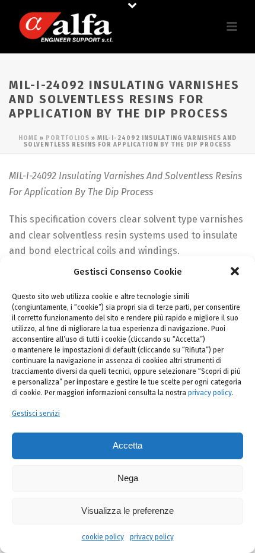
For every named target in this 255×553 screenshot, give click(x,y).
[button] (236, 272)
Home (28, 138)
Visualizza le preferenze (127, 511)
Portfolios (68, 138)
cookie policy (103, 537)
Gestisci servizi (36, 413)
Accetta (127, 445)
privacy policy (210, 393)
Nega (127, 478)
